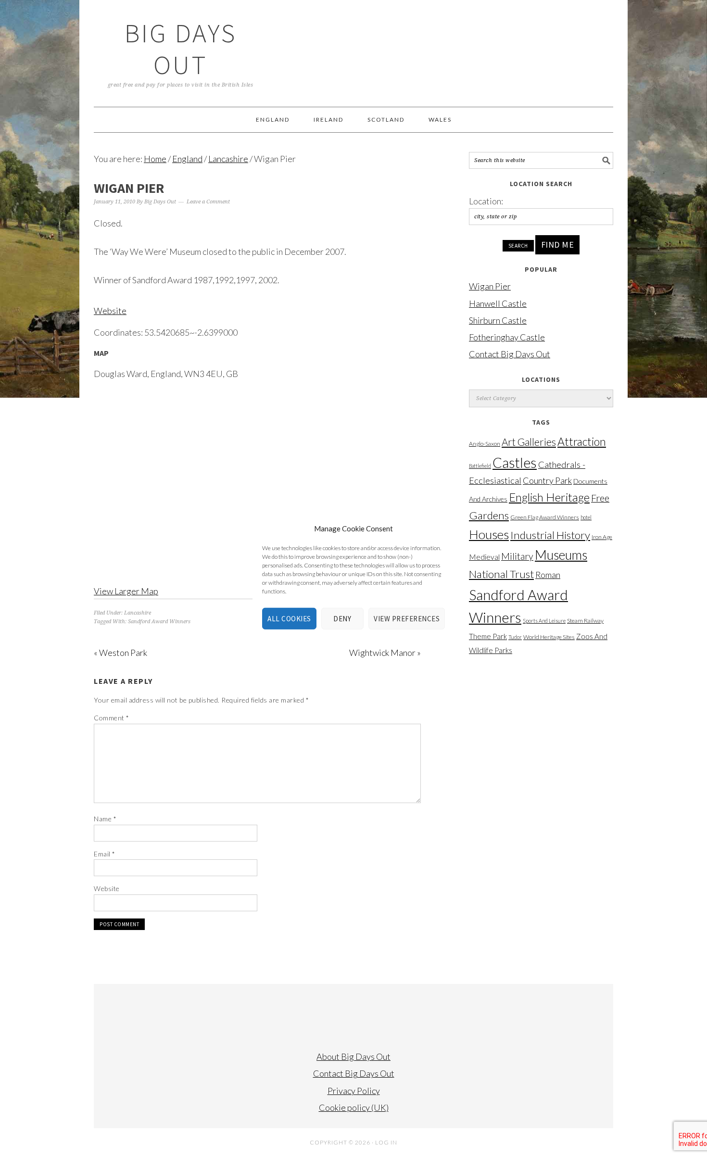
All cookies (289, 618)
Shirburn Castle (498, 320)
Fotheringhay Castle (507, 337)
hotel (586, 517)
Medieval (484, 557)
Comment (111, 718)
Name (105, 819)
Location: (486, 201)
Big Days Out (181, 48)
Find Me (557, 244)
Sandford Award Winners (159, 621)
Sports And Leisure (544, 620)
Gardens (489, 515)
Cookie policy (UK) (354, 1107)
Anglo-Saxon (484, 443)
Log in (386, 1142)
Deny (342, 618)
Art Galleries (529, 442)
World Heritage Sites (549, 637)
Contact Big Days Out (509, 354)
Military (517, 556)
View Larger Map (126, 591)
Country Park (547, 480)
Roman (547, 575)
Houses (489, 534)
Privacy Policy (354, 1090)
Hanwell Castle (498, 303)
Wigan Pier (490, 286)
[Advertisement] (541, 811)
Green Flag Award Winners (544, 517)
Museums (561, 555)
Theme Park (488, 636)
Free (600, 497)
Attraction (581, 441)
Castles (514, 462)
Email (104, 854)
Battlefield (480, 466)
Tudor (515, 637)
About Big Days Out (353, 1056)
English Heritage (549, 497)
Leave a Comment (208, 202)
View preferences (407, 618)
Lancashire (137, 613)
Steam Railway (585, 620)
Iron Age (602, 537)
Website (110, 310)
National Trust (501, 573)
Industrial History (550, 534)
